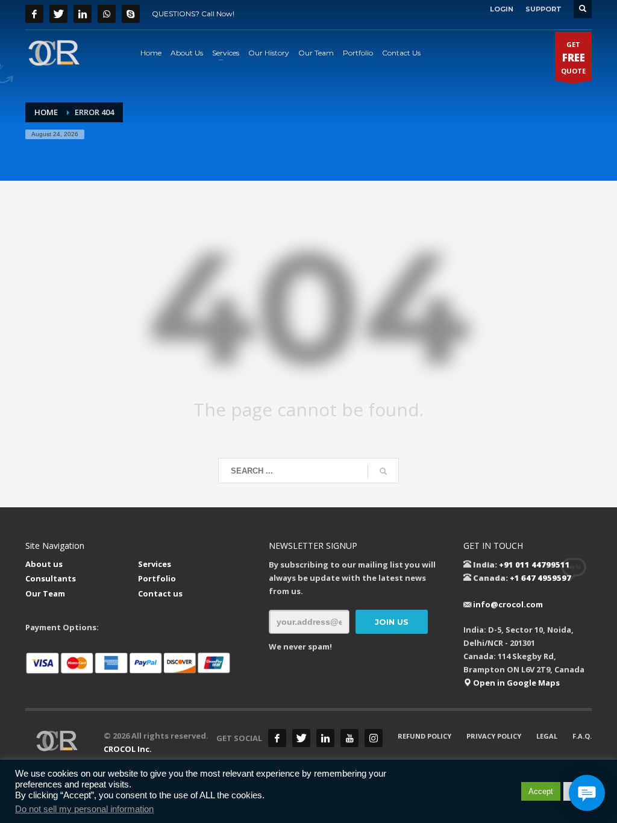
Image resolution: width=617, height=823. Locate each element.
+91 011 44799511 (534, 564)
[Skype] (131, 14)
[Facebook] (34, 14)
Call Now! (217, 13)
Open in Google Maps (515, 682)
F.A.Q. (582, 735)
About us (44, 564)
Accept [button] (540, 791)
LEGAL (546, 735)
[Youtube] (349, 738)
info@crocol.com (508, 604)
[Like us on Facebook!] (277, 738)
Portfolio (157, 578)
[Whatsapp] (107, 14)
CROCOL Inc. (128, 748)
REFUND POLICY (424, 735)
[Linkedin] (83, 14)
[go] (383, 471)
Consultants (50, 578)
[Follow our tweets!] (301, 738)
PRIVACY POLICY (493, 735)
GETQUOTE (573, 57)
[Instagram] (374, 738)
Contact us (160, 593)
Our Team (45, 593)
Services (154, 564)
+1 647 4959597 (540, 577)
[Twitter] (58, 14)
